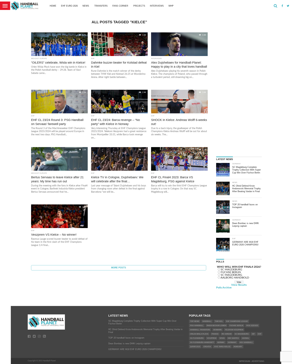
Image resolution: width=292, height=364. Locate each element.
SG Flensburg (197, 338)
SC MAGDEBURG (231, 269)
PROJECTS (139, 6)
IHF (253, 334)
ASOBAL (245, 338)
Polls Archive (224, 287)
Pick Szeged (252, 325)
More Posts (118, 267)
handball (207, 321)
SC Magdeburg (242, 334)
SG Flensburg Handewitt (202, 342)
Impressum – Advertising (251, 361)
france (215, 334)
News (85, 6)
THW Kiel (219, 321)
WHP (171, 6)
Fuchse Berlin (236, 325)
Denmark (217, 330)
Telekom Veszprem (234, 330)
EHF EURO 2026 (69, 6)
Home (53, 6)
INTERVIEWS (157, 6)
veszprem (211, 338)
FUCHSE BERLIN (231, 272)
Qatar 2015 (195, 346)
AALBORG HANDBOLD (235, 277)
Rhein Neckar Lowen (216, 325)
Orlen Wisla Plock (199, 334)
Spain (222, 338)
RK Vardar (227, 334)
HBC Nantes (233, 338)
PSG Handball (196, 325)
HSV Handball (246, 342)
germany (232, 342)
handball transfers (200, 330)
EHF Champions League (237, 321)
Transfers (101, 6)
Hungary (238, 346)
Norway (221, 342)
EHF (259, 334)
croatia (207, 346)
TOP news (194, 321)
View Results (239, 285)
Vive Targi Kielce (222, 346)
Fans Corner (120, 6)
